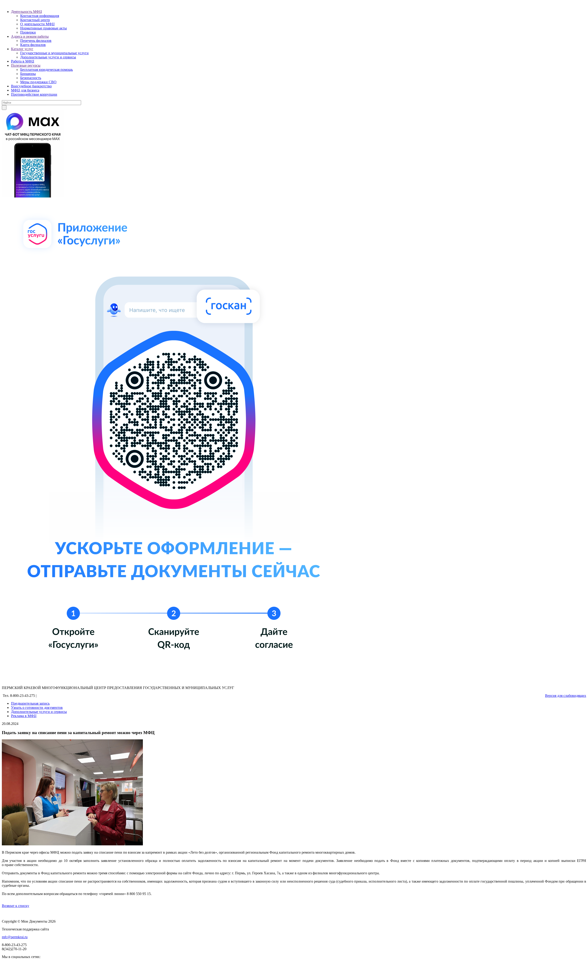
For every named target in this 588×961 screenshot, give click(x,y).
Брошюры (28, 74)
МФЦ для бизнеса (25, 90)
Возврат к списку (15, 906)
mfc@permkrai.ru (15, 937)
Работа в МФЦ (22, 61)
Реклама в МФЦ (24, 716)
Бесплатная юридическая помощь (46, 70)
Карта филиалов (33, 45)
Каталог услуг (22, 49)
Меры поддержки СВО (38, 82)
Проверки (28, 32)
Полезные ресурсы (25, 65)
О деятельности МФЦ (37, 24)
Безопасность (30, 78)
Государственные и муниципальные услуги (54, 53)
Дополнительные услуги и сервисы (48, 57)
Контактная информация (39, 16)
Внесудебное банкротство (31, 86)
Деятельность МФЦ (26, 12)
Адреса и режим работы (30, 36)
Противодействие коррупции (34, 94)
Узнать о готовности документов (37, 707)
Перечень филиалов (35, 41)
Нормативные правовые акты (43, 28)
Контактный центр (35, 20)
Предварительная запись (30, 703)
